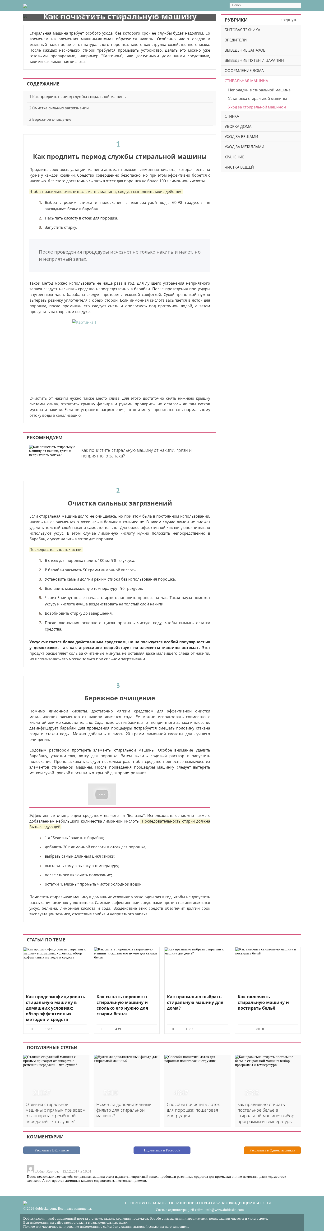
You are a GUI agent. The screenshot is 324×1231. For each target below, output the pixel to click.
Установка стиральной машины (257, 98)
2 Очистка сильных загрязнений (59, 108)
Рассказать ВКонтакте (52, 1150)
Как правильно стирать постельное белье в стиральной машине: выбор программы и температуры (265, 1112)
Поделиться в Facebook (162, 1150)
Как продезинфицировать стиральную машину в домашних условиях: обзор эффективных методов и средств (55, 1008)
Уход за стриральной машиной (257, 107)
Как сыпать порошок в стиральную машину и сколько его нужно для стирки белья (122, 1005)
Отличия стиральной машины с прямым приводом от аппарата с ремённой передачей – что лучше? (55, 1112)
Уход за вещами (241, 136)
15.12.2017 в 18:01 (77, 1171)
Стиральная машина (246, 80)
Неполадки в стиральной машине (259, 90)
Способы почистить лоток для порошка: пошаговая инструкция (193, 1110)
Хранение (234, 157)
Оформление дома (244, 70)
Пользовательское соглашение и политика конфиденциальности (198, 1203)
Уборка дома (238, 126)
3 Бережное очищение (50, 119)
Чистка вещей (239, 167)
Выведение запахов (245, 50)
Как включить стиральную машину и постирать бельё (263, 1002)
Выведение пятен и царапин (254, 60)
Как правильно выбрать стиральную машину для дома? (195, 1002)
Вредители (236, 40)
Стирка (232, 116)
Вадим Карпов (46, 1171)
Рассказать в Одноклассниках (272, 1150)
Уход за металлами (244, 146)
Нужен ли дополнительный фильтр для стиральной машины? (124, 1110)
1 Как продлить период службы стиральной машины (77, 96)
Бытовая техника (242, 29)
